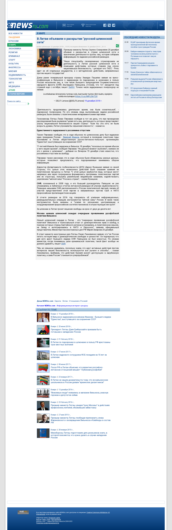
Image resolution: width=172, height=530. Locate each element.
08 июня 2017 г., (65, 364)
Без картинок (56, 519)
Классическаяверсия (91, 25)
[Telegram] (113, 25)
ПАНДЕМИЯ (14, 37)
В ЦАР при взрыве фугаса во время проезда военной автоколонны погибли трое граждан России (145, 44)
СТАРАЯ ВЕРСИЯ (17, 94)
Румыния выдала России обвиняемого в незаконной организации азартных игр (147, 81)
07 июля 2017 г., (65, 352)
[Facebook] (104, 25)
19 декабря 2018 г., (66, 314)
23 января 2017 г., (66, 377)
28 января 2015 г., (66, 430)
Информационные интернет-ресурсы (72, 306)
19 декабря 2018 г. (93, 101)
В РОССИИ (14, 41)
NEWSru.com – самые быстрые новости (50, 521)
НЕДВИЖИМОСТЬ (17, 75)
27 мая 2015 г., (65, 415)
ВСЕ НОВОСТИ (15, 33)
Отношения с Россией (78, 301)
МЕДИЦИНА (14, 86)
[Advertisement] (86, 9)
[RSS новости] (109, 25)
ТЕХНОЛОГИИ (15, 79)
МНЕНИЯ (13, 71)
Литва (65, 301)
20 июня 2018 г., (65, 326)
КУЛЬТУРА (14, 64)
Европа (58, 301)
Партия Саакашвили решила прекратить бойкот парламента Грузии (144, 65)
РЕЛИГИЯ (13, 52)
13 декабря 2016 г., (66, 390)
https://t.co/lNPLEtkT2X (86, 96)
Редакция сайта (54, 518)
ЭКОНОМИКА (15, 48)
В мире (41, 33)
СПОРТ (12, 60)
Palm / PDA (46, 519)
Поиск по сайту (14, 101)
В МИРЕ (12, 45)
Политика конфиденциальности (47, 523)
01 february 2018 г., (66, 339)
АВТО (11, 82)
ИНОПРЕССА (15, 67)
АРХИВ (12, 90)
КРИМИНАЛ (14, 56)
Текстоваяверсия (70, 25)
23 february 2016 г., (66, 402)
